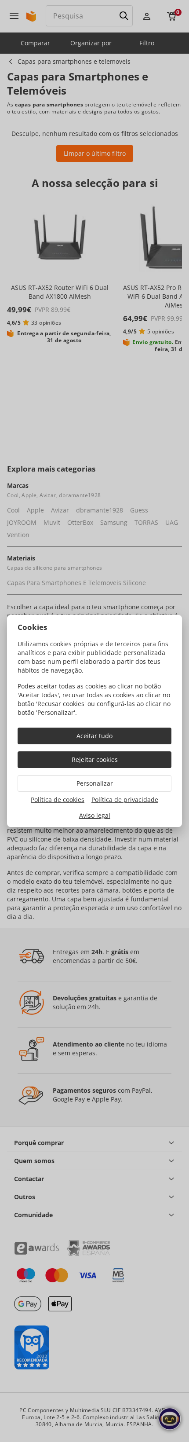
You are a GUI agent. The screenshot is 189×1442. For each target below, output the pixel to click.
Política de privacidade (124, 799)
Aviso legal (94, 815)
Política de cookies (57, 799)
